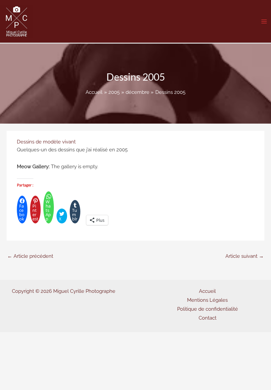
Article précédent (30, 256)
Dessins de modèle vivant (46, 141)
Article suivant (244, 256)
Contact (207, 318)
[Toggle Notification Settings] (16, 374)
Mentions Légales (207, 300)
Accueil (207, 291)
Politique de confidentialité (207, 309)
